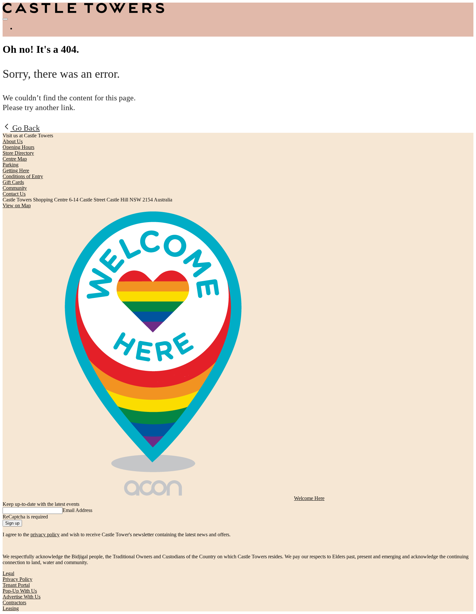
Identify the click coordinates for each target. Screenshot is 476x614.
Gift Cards (13, 182)
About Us (13, 141)
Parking (10, 164)
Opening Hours (18, 147)
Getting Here (16, 170)
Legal (8, 573)
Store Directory (18, 153)
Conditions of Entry (23, 176)
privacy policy (45, 534)
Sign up (12, 523)
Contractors (14, 602)
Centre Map (15, 159)
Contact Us (14, 194)
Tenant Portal (16, 585)
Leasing (11, 608)
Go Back (25, 128)
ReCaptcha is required (25, 516)
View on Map (17, 205)
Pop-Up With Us (20, 591)
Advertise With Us (21, 596)
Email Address (77, 510)
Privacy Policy (17, 579)
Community (15, 188)
